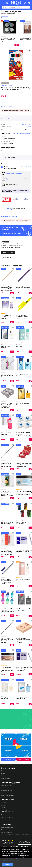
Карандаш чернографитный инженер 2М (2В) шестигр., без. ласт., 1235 (7, 289)
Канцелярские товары (8, 220)
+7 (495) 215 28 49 (7, 811)
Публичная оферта (7, 830)
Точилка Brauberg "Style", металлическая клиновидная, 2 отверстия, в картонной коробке (6, 407)
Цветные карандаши (22, 220)
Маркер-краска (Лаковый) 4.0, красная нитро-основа (24, 669)
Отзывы (3, 802)
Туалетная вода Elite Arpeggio (6, 317)
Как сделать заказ (6, 785)
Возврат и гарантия (7, 793)
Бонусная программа (7, 795)
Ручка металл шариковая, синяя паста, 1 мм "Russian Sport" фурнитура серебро (7, 553)
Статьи (3, 807)
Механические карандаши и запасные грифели (15, 110)
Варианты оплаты (6, 788)
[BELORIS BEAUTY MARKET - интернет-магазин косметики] (16, 3)
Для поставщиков (6, 832)
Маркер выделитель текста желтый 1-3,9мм (22, 317)
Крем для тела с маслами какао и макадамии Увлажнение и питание (7, 670)
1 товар (16, 198)
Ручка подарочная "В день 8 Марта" (7, 375)
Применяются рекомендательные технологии (15, 834)
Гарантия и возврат (9, 157)
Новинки (3, 775)
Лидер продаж (5, 778)
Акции (3, 773)
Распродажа (5, 770)
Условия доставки (8, 759)
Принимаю (7, 864)
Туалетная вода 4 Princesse (23, 580)
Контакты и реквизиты (8, 827)
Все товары (4, 16)
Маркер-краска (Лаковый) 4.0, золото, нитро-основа (24, 552)
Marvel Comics (26, 124)
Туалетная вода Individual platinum (6, 346)
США (29, 126)
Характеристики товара (10, 118)
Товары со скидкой (24, 759)
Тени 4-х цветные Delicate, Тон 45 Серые (8, 40)
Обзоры (3, 805)
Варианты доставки (7, 790)
